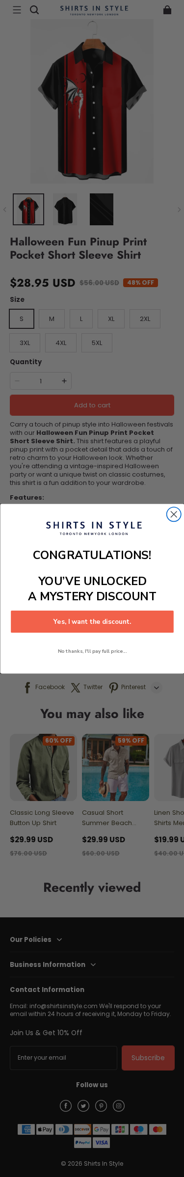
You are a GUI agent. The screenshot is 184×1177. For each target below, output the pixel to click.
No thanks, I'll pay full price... (92, 650)
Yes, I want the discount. (92, 621)
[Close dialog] (173, 514)
